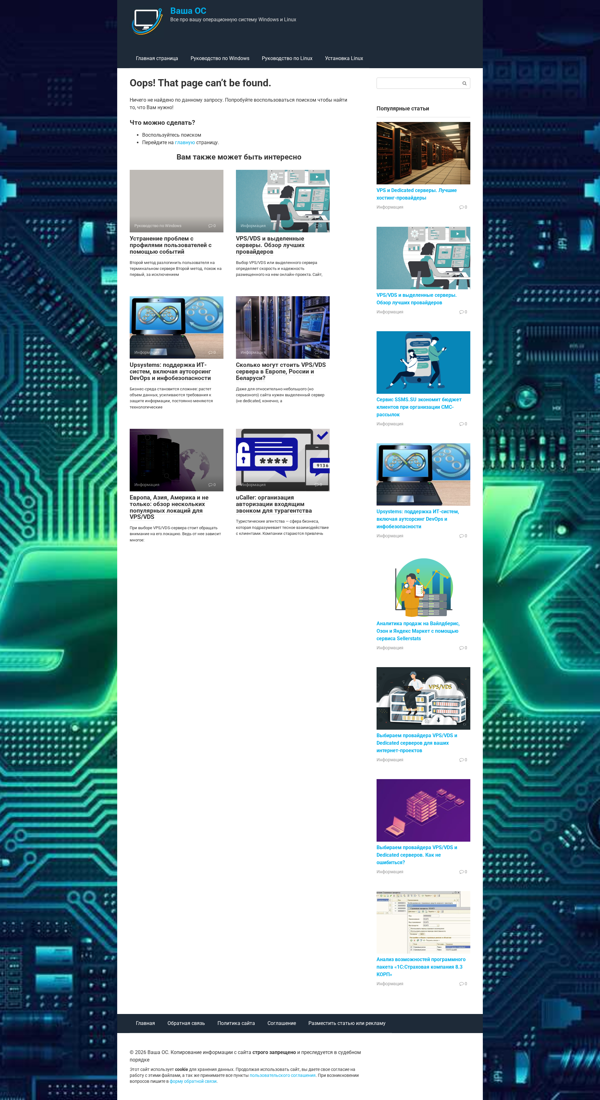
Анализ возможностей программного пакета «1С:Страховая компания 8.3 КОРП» (421, 966)
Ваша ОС (188, 11)
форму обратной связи (193, 1081)
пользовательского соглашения (283, 1075)
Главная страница (157, 58)
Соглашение (282, 1023)
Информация (390, 207)
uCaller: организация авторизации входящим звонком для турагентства (274, 504)
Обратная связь (186, 1023)
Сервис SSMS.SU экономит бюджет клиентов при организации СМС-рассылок (419, 407)
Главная (145, 1023)
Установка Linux (344, 58)
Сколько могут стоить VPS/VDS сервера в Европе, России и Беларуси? (281, 371)
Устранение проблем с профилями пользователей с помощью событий (171, 245)
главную (185, 142)
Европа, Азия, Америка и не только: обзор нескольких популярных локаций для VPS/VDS (169, 507)
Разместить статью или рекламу (347, 1023)
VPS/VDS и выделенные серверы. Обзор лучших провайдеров (270, 245)
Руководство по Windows (220, 58)
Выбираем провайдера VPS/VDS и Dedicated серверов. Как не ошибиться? (417, 854)
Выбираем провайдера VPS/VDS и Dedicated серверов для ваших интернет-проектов (417, 742)
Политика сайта (236, 1023)
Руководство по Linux (287, 58)
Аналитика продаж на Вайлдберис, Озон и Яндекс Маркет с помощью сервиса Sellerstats (418, 631)
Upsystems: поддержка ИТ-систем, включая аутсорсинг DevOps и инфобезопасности (170, 371)
